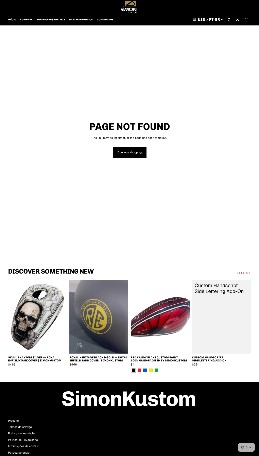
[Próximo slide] (61, 316)
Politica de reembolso (22, 433)
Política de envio (19, 452)
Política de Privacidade (23, 440)
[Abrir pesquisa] (229, 19)
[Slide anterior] (14, 316)
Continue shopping (130, 152)
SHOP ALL (244, 273)
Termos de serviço (20, 427)
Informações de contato (23, 446)
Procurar (13, 420)
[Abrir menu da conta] (237, 19)
